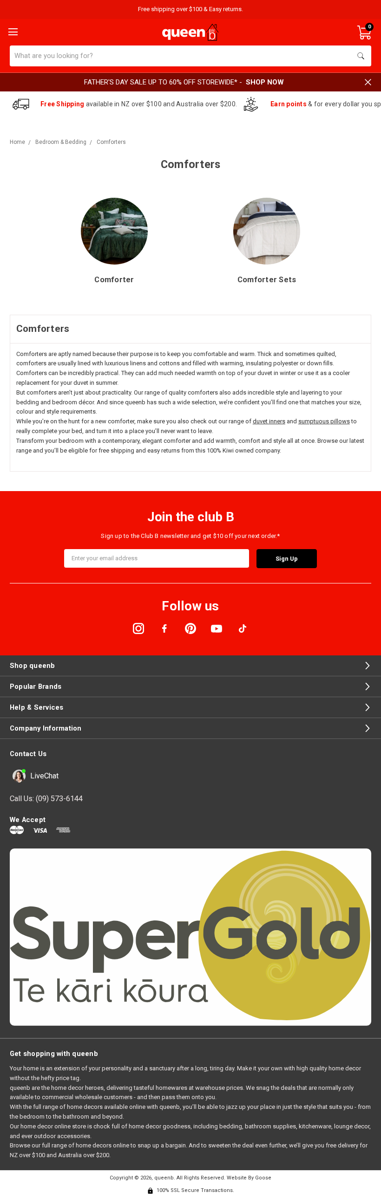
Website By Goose (249, 1178)
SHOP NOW (265, 82)
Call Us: (46, 798)
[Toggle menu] (12, 31)
